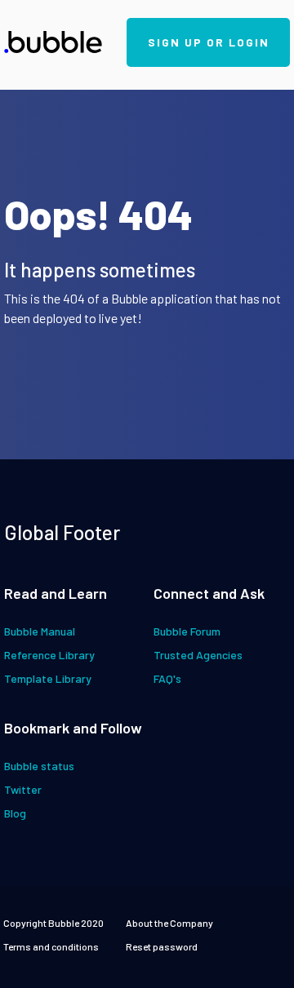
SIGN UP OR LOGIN (209, 42)
